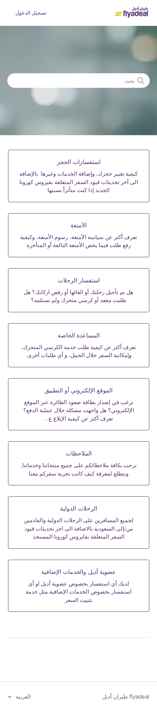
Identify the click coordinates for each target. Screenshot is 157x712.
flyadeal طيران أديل (125, 696)
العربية (22, 696)
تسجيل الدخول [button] (30, 12)
